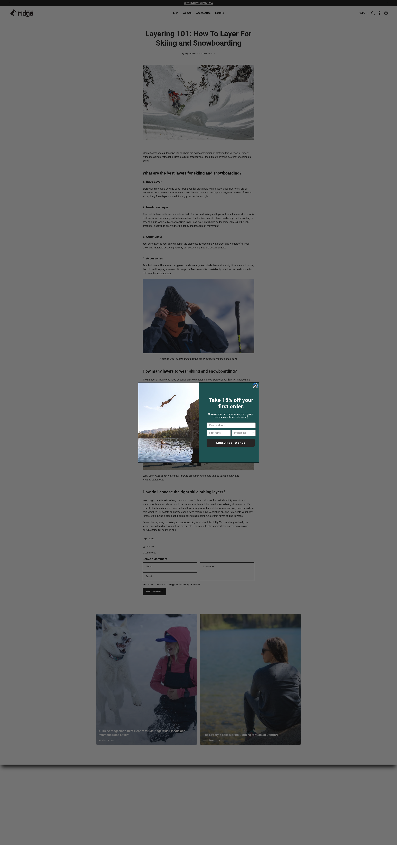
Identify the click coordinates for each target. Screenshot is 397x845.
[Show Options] (252, 433)
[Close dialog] (255, 385)
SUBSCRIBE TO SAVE (230, 442)
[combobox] (242, 433)
